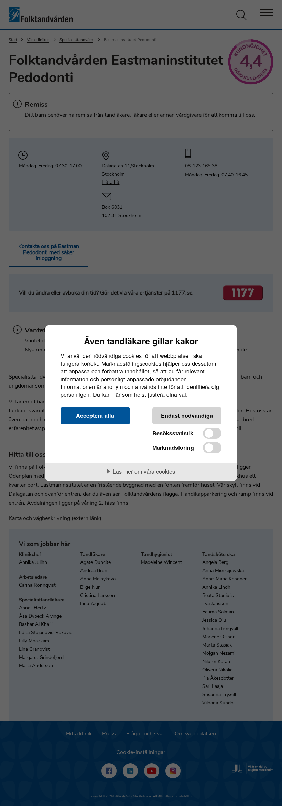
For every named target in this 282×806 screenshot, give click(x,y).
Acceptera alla (95, 416)
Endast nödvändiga (187, 416)
